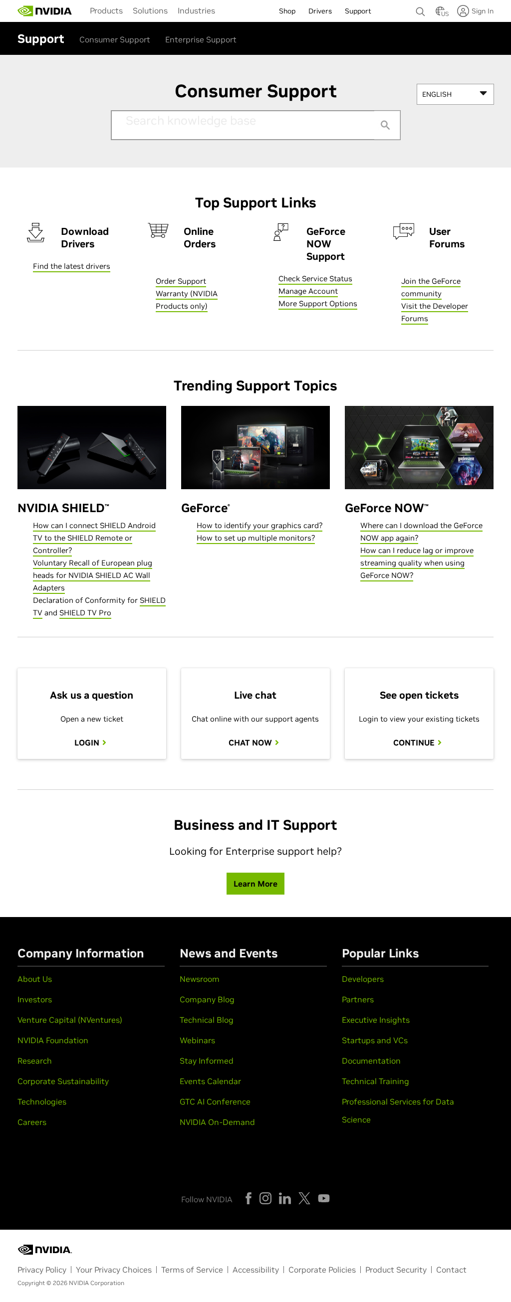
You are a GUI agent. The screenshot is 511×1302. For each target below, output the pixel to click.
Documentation (371, 1061)
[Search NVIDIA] (421, 9)
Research (34, 1061)
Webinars (197, 1040)
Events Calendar (210, 1081)
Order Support (181, 281)
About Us (34, 979)
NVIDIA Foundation (52, 1040)
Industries (196, 10)
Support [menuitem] (358, 10)
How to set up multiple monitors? (256, 538)
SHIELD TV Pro (85, 612)
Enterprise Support (201, 39)
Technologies (41, 1102)
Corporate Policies (322, 1270)
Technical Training (375, 1081)
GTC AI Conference (215, 1102)
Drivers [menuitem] (320, 10)
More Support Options (317, 303)
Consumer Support (114, 39)
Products (106, 10)
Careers (31, 1122)
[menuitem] (106, 10)
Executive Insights (376, 1020)
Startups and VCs (375, 1040)
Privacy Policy (41, 1270)
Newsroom (200, 979)
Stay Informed (207, 1061)
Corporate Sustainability (63, 1081)
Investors (34, 999)
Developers (363, 979)
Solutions (150, 10)
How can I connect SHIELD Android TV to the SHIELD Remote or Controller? (94, 538)
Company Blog (207, 999)
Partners (358, 999)
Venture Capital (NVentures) (69, 1020)
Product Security (396, 1270)
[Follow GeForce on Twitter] (304, 1198)
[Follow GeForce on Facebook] (249, 1198)
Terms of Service (192, 1270)
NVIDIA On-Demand (217, 1122)
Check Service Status (315, 278)
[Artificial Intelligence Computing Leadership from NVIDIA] (44, 11)
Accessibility (256, 1270)
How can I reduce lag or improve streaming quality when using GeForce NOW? (417, 563)
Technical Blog (207, 1020)
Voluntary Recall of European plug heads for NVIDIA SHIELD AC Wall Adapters (92, 575)
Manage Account (308, 291)
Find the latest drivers (71, 266)
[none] (421, 7)
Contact (451, 1270)
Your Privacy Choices (114, 1270)
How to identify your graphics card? (259, 525)
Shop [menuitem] (287, 10)
